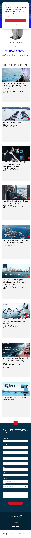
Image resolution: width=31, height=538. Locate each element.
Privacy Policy (8, 16)
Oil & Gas (12, 90)
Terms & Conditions (21, 533)
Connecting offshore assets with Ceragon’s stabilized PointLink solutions (14, 321)
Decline (15, 24)
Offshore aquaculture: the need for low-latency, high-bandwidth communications (15, 242)
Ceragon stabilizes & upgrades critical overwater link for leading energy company (14, 282)
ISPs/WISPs (11, 399)
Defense (5, 168)
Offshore (6, 90)
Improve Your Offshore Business (14, 397)
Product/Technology (9, 91)
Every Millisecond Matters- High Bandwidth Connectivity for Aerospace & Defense (14, 164)
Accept (15, 20)
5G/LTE (5, 205)
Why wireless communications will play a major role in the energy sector (15, 360)
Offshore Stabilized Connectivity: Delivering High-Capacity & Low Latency (15, 85)
